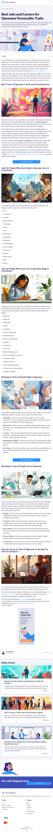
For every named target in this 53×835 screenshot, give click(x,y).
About (27, 803)
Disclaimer (28, 805)
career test (22, 599)
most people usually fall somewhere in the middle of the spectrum (27, 154)
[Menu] (51, 2)
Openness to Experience (39, 71)
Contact (28, 809)
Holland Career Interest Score (24, 603)
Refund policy (5, 809)
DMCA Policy (29, 813)
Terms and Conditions (6, 805)
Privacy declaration (30, 811)
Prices (3, 803)
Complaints (28, 807)
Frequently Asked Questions (8, 807)
